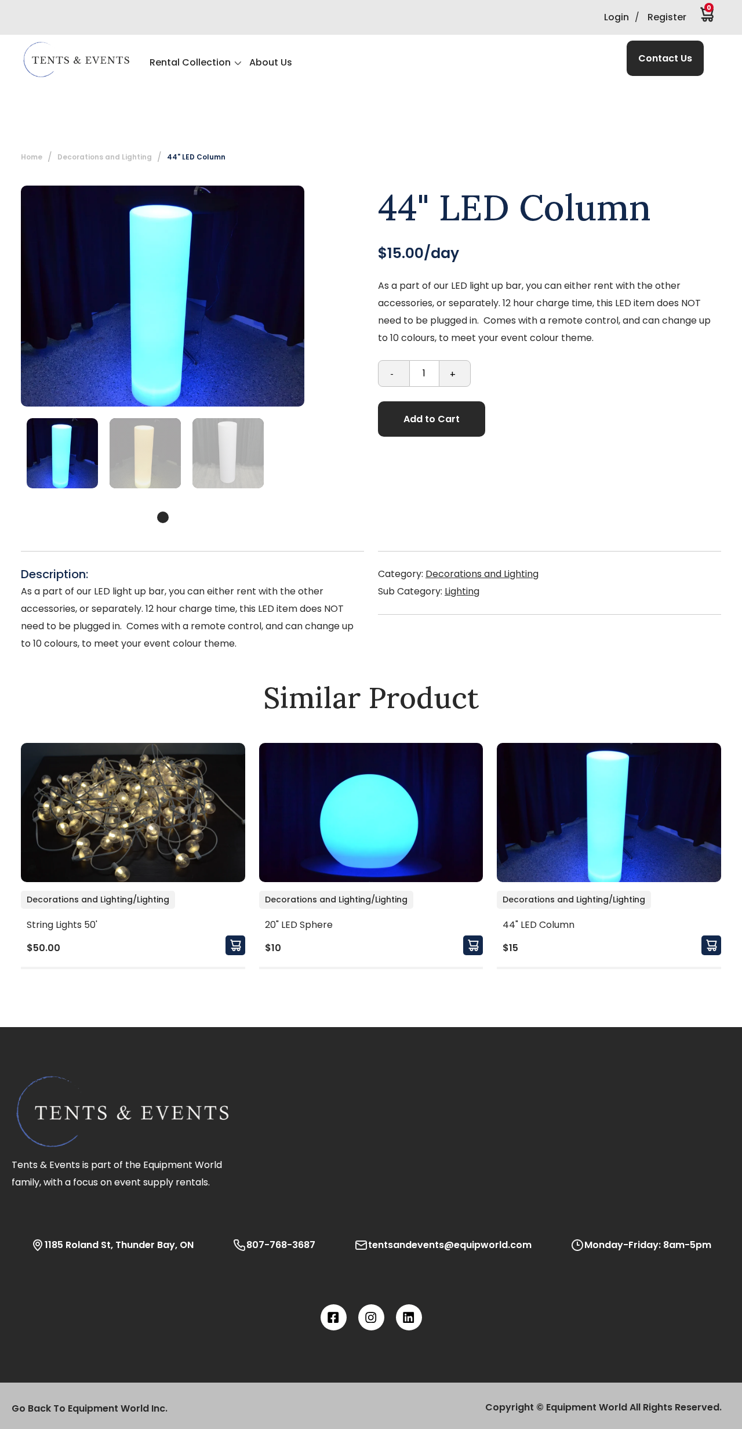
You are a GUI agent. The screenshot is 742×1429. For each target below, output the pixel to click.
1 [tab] (163, 517)
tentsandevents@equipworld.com (450, 1245)
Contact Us (665, 58)
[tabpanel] (62, 453)
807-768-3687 (280, 1245)
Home (31, 157)
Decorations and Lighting (482, 574)
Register (667, 17)
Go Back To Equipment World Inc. (90, 1408)
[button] (76, 60)
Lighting (462, 591)
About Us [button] (270, 62)
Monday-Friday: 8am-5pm (647, 1245)
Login (616, 17)
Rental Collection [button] (190, 62)
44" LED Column (196, 157)
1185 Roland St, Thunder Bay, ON (119, 1245)
